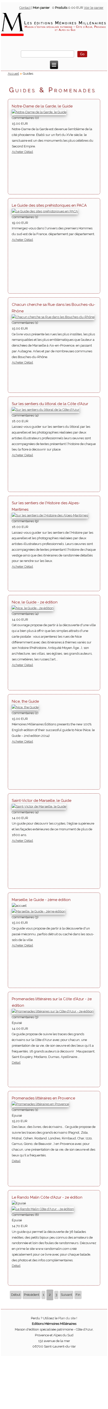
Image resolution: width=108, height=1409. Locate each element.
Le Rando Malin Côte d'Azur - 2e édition (47, 1197)
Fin (78, 1295)
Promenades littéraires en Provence (43, 1098)
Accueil (13, 73)
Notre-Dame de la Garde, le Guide (42, 106)
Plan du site (67, 1318)
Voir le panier (93, 7)
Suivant (66, 1295)
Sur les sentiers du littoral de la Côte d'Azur (50, 404)
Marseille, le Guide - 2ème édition (41, 900)
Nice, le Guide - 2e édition (35, 602)
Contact (25, 7)
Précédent (31, 1295)
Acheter (18, 152)
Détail (28, 152)
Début (15, 1295)
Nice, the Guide (25, 701)
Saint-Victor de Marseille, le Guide (41, 800)
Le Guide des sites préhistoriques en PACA (49, 205)
